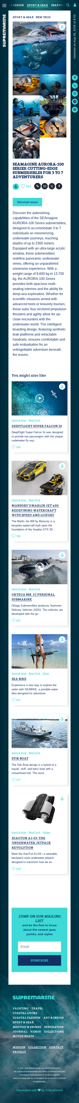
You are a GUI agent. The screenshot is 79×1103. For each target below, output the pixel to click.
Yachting (20, 1008)
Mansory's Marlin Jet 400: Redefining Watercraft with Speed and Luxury (35, 510)
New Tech (43, 17)
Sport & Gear (37, 5)
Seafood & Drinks (27, 1027)
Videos (35, 1031)
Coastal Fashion (26, 1017)
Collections (54, 1031)
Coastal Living (25, 1013)
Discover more (27, 202)
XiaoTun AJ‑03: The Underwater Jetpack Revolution (31, 842)
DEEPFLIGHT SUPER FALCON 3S (37, 425)
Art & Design (13, 5)
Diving (46, 832)
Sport (46, 673)
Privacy (19, 1052)
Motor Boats (23, 1036)
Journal (20, 1031)
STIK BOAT (20, 758)
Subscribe (39, 960)
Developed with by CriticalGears (39, 1090)
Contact (56, 1047)
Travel (37, 1008)
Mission (19, 1047)
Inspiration (54, 1027)
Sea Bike (19, 678)
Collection (37, 1047)
